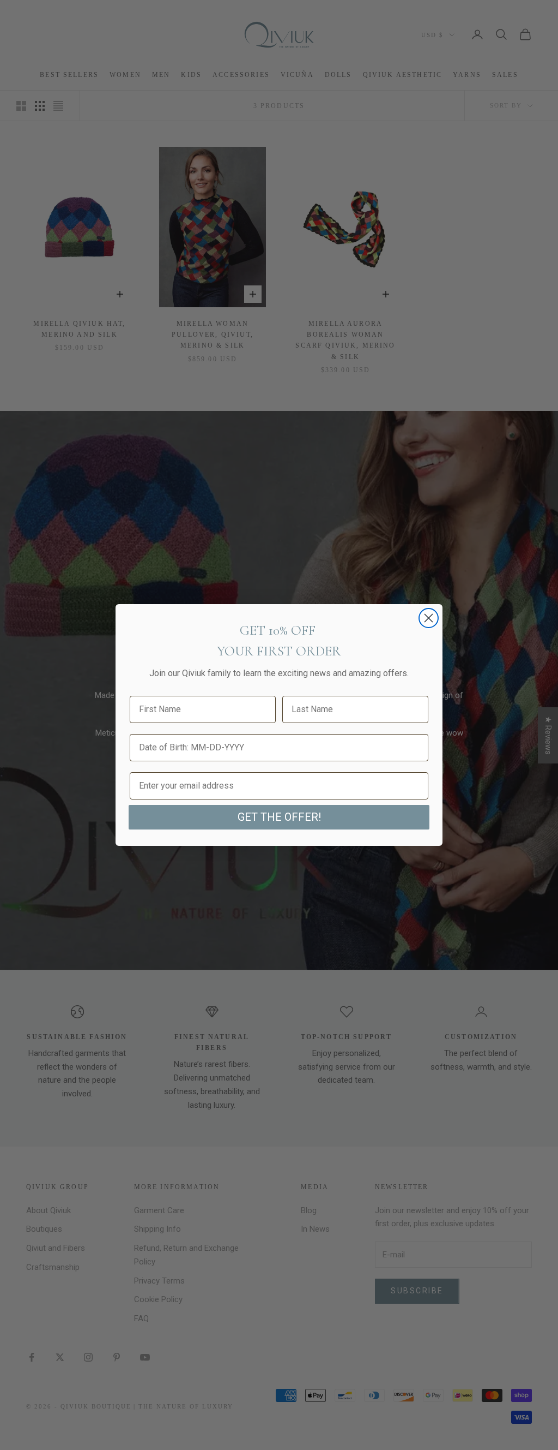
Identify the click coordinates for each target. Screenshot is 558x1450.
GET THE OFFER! (279, 817)
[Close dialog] (428, 618)
